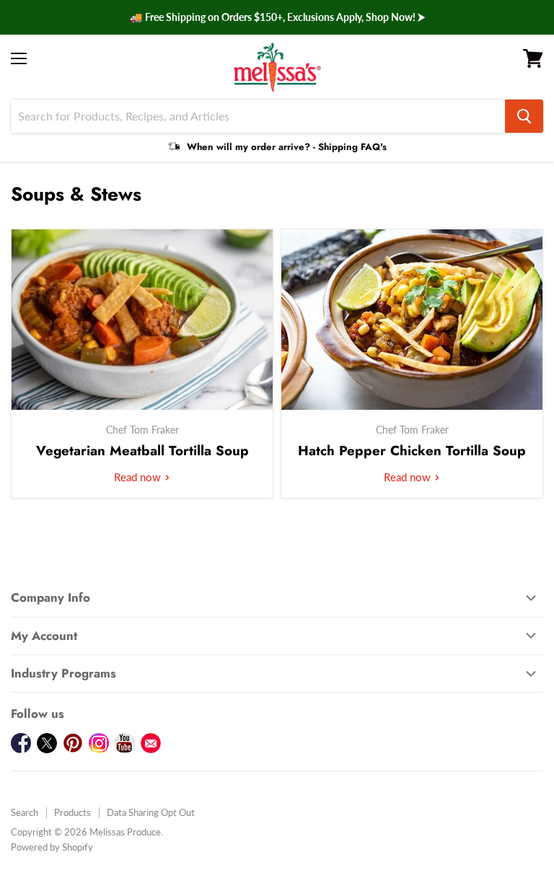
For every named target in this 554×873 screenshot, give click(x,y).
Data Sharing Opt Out (151, 812)
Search (24, 812)
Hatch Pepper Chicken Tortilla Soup (412, 450)
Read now (139, 476)
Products (72, 812)
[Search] (524, 116)
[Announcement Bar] (277, 17)
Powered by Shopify (52, 847)
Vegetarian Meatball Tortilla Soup (142, 450)
